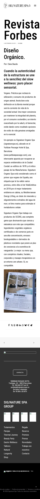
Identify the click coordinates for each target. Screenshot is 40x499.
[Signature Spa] (16, 5)
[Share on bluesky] (25, 325)
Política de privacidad (18, 489)
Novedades (27, 442)
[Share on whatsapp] (23, 325)
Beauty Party (9, 438)
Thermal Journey (11, 435)
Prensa (25, 438)
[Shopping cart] (29, 6)
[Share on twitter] (11, 325)
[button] (35, 5)
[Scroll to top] (36, 486)
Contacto (25, 453)
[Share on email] (31, 325)
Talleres (7, 446)
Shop (6, 457)
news (20, 43)
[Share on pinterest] (17, 325)
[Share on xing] (28, 325)
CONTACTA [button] (20, 372)
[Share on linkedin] (20, 325)
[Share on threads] (14, 325)
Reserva (25, 431)
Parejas (7, 431)
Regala (25, 427)
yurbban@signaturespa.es (20, 387)
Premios (25, 435)
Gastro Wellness (10, 442)
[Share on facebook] (9, 325)
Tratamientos (9, 427)
